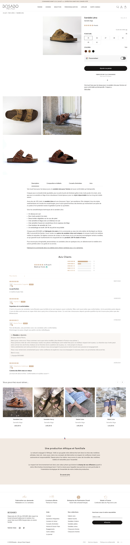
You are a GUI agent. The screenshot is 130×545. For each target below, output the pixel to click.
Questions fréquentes (52, 519)
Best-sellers (11, 13)
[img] (14, 281)
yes (124, 59)
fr (118, 542)
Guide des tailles (121, 29)
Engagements (50, 529)
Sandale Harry (49, 419)
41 (97, 42)
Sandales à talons (73, 521)
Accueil (5, 13)
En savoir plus (65, 474)
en (121, 542)
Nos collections (73, 512)
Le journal (49, 534)
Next (122, 382)
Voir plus (87, 89)
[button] (117, 7)
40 (88, 42)
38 (114, 38)
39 (122, 38)
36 (97, 38)
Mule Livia (111, 419)
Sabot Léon (80, 419)
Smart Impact (26, 542)
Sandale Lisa (17, 419)
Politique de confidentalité (107, 542)
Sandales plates (73, 524)
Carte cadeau (50, 532)
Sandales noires (73, 526)
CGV (84, 542)
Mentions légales (93, 542)
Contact (48, 516)
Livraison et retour (51, 521)
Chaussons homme (74, 532)
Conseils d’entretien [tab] (75, 183)
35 (88, 38)
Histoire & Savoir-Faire (53, 526)
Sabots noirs (71, 516)
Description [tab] (35, 183)
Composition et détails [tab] (54, 183)
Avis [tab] (91, 183)
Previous (118, 382)
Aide (47, 512)
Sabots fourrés (72, 519)
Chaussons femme (73, 529)
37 (105, 38)
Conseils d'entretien (52, 524)
